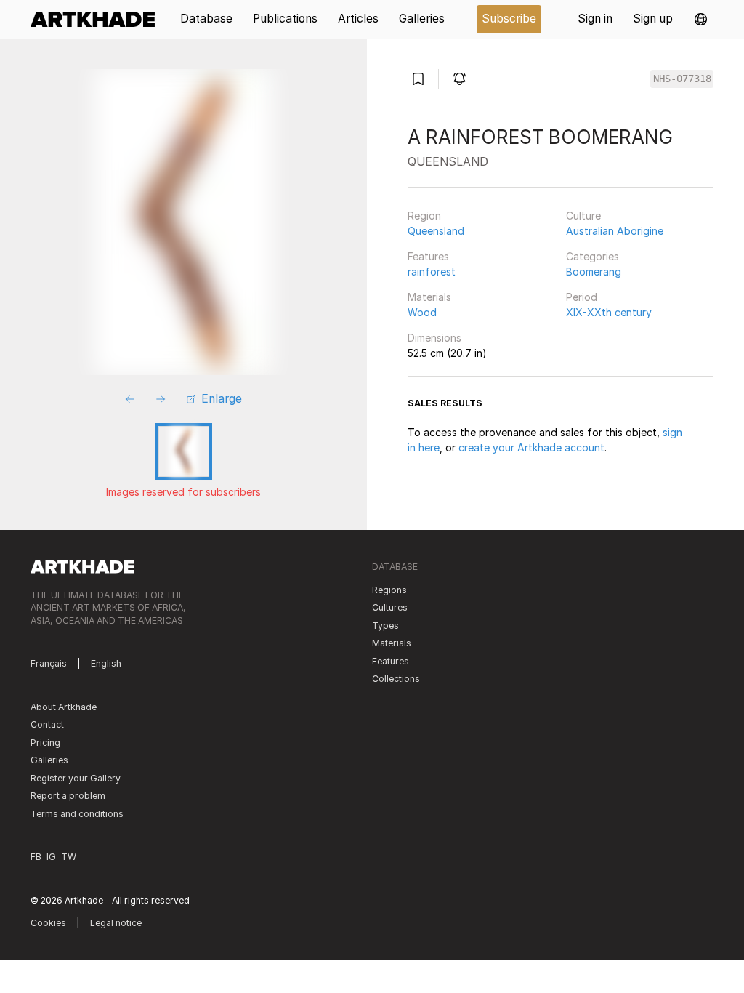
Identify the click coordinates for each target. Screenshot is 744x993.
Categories (592, 256)
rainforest (432, 271)
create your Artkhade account (531, 447)
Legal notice (116, 922)
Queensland (436, 231)
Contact (47, 724)
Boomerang (593, 271)
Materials (429, 297)
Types (385, 625)
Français (49, 663)
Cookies (48, 922)
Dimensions (434, 337)
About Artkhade (64, 706)
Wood (422, 312)
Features (428, 256)
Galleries (49, 760)
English (106, 663)
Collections (396, 678)
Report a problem (68, 795)
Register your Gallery (76, 778)
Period (581, 297)
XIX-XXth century (609, 312)
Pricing (45, 742)
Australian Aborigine (614, 231)
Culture (583, 215)
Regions (389, 589)
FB (36, 856)
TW (68, 856)
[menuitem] (98, 19)
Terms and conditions (77, 813)
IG (51, 856)
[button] (700, 19)
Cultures (390, 607)
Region (424, 215)
